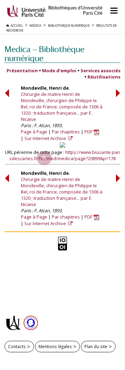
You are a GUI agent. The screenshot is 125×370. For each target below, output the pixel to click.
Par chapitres (66, 132)
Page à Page (34, 132)
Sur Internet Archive (45, 138)
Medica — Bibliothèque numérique (44, 53)
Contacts (17, 346)
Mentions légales (55, 346)
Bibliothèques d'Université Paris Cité (75, 10)
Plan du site (95, 346)
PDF (88, 132)
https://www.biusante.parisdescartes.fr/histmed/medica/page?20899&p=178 (64, 155)
